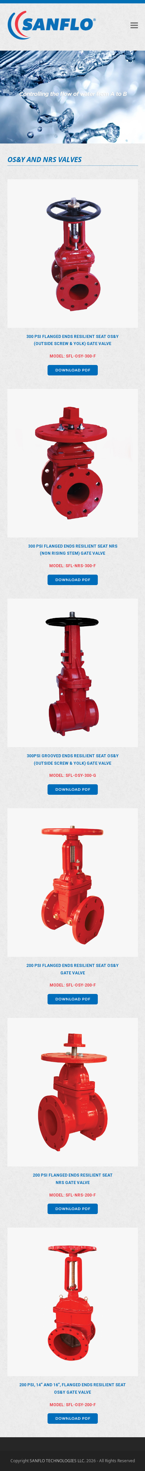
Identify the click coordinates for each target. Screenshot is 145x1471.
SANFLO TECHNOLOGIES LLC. (57, 1461)
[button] (134, 25)
